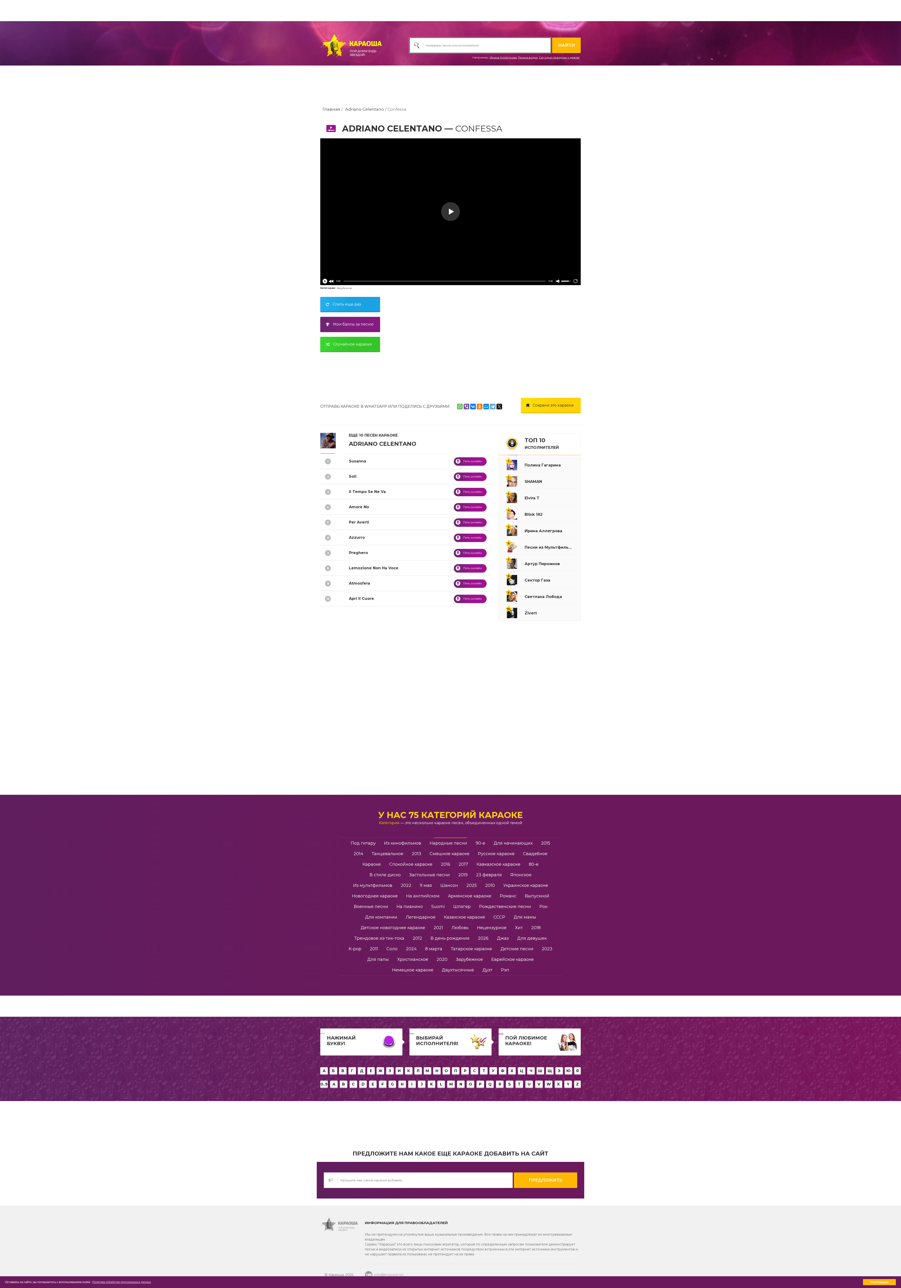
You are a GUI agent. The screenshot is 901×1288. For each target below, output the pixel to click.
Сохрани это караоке (553, 405)
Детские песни (516, 948)
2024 (411, 948)
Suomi (438, 906)
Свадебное (535, 853)
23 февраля (489, 874)
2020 (442, 959)
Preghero (358, 553)
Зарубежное (344, 288)
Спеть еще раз (347, 304)
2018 (536, 927)
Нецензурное (492, 927)
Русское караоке (496, 853)
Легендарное (420, 917)
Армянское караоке (469, 896)
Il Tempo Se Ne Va (367, 491)
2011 (374, 948)
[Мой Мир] (486, 406)
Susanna (357, 461)
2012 (417, 938)
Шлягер (462, 906)
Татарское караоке (471, 948)
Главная (331, 109)
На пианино (410, 906)
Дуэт (487, 970)
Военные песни (371, 906)
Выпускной (537, 896)
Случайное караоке (352, 344)
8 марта (433, 948)
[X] (499, 406)
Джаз (503, 938)
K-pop (355, 948)
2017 (463, 864)
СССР (499, 917)
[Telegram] (493, 406)
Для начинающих (513, 843)
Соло (391, 948)
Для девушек (532, 938)
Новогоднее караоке (375, 896)
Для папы (378, 959)
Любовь (460, 927)
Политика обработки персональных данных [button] (121, 1282)
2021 (438, 927)
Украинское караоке (525, 885)
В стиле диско (385, 874)
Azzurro (357, 537)
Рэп (505, 970)
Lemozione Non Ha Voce (373, 568)
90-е (480, 843)
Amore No (359, 507)
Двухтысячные (458, 970)
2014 (358, 853)
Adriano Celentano (364, 109)
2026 (483, 938)
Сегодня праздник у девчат (559, 57)
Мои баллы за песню (353, 324)
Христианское (412, 959)
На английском (422, 896)
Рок (543, 906)
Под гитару (363, 843)
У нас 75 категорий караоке (450, 815)
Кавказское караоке (498, 864)
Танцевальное (387, 853)
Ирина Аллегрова (503, 57)
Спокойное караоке (410, 864)
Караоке (372, 864)
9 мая (426, 885)
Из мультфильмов (372, 885)
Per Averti (359, 522)
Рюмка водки (528, 57)
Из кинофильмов (402, 843)
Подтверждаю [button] (879, 1282)
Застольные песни (429, 874)
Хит (519, 927)
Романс (508, 896)
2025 (471, 885)
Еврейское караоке (512, 959)
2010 (490, 885)
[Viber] (466, 406)
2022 (406, 885)
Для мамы (525, 917)
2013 (416, 853)
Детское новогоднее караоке (393, 927)
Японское (520, 874)
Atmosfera (359, 583)
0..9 (324, 1084)
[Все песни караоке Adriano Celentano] (328, 440)
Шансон (449, 885)
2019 (463, 874)
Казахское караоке (464, 917)
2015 (545, 843)
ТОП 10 (542, 443)
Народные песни (448, 843)
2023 (547, 948)
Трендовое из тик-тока (379, 938)
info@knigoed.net (389, 1275)
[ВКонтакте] (473, 406)
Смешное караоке (450, 853)
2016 (445, 864)
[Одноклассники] (479, 406)
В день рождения (450, 938)
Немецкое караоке (412, 970)
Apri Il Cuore (361, 598)
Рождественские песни (505, 906)
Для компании (381, 917)
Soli (352, 476)
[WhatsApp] (460, 406)
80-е (533, 864)
